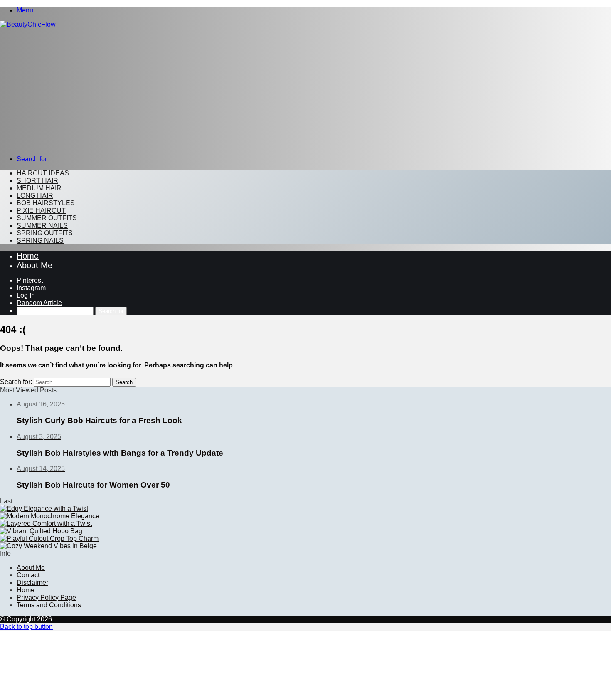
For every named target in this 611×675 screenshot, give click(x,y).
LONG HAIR (35, 195)
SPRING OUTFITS (45, 232)
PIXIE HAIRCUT (41, 210)
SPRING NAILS (40, 240)
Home (28, 255)
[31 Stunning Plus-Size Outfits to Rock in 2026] (46, 523)
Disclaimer (32, 582)
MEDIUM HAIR (39, 188)
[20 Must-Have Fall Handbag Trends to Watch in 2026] (41, 531)
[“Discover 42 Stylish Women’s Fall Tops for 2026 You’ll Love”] (49, 538)
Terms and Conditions (49, 604)
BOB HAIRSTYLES (46, 203)
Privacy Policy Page (46, 597)
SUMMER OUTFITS (47, 218)
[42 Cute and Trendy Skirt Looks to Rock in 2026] (44, 508)
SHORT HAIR (37, 180)
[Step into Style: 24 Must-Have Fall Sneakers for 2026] (49, 516)
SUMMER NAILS (42, 225)
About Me (34, 265)
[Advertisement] (305, 90)
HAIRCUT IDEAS (43, 173)
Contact (28, 575)
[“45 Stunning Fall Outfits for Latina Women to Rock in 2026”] (48, 545)
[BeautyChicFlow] (28, 24)
